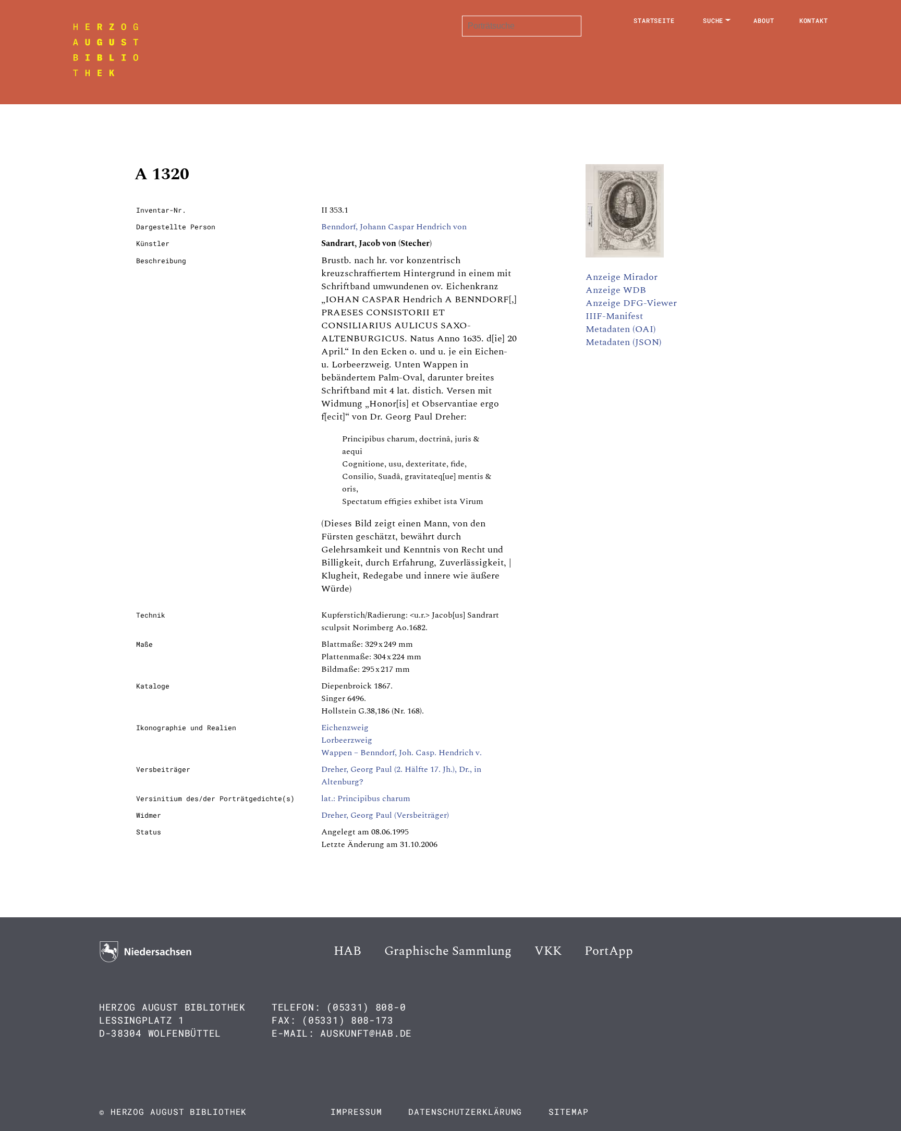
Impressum (356, 1111)
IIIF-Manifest (614, 316)
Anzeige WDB (616, 290)
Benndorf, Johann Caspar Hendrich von (394, 226)
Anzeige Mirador (622, 277)
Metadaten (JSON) (624, 342)
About (763, 20)
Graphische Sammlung (448, 951)
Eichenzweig (345, 727)
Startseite (654, 20)
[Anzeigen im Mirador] (625, 255)
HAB (347, 951)
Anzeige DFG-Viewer (631, 303)
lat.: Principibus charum (365, 798)
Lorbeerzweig (346, 740)
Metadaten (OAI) (621, 329)
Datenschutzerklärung (465, 1111)
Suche (713, 20)
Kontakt (813, 20)
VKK (548, 951)
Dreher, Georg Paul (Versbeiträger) (385, 815)
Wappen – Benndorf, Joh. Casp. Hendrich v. (401, 752)
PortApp (609, 951)
